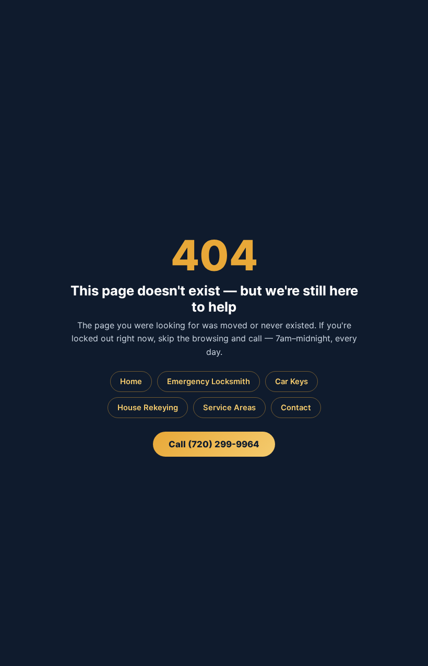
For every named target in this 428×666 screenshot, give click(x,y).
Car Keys (291, 381)
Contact (296, 407)
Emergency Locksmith (208, 381)
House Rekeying (147, 407)
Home (131, 381)
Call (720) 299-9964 (214, 444)
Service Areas (229, 407)
